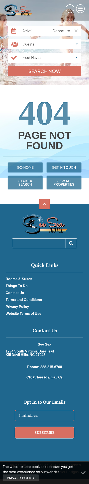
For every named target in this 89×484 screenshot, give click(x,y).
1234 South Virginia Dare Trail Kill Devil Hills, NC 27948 (30, 353)
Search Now (44, 71)
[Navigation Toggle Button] (80, 8)
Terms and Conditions (24, 300)
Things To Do (17, 286)
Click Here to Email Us (44, 377)
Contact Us (15, 293)
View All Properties (64, 183)
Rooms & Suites (19, 279)
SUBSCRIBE (44, 432)
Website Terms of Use (23, 313)
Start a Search (25, 183)
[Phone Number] (70, 8)
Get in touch (64, 167)
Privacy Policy (17, 307)
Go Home (25, 167)
